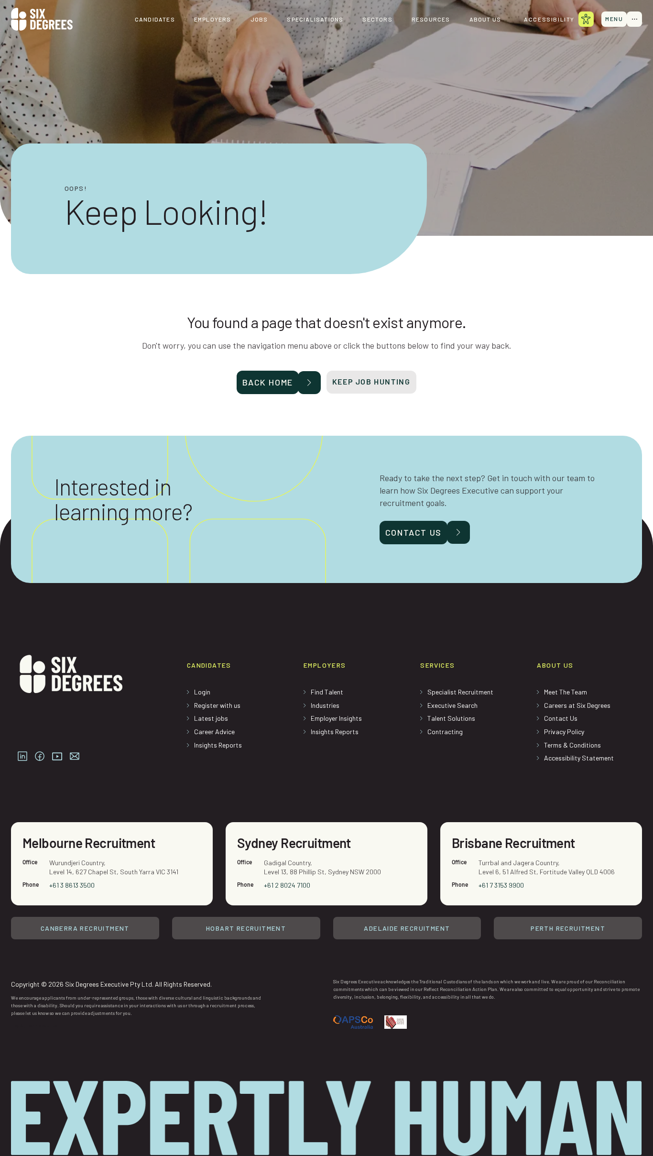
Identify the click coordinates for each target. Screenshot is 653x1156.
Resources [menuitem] (431, 19)
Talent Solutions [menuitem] (451, 718)
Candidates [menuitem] (155, 19)
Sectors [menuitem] (377, 19)
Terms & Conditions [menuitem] (572, 745)
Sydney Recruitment (294, 843)
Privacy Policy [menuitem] (564, 731)
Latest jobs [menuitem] (211, 718)
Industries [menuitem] (325, 705)
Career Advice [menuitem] (214, 731)
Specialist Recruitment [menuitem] (460, 692)
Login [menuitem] (202, 692)
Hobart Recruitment (246, 928)
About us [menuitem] (485, 19)
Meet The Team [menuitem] (565, 692)
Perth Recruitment (568, 928)
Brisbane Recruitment (513, 843)
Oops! (76, 188)
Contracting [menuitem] (445, 731)
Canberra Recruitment (85, 928)
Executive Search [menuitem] (452, 705)
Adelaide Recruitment (407, 928)
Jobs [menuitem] (259, 19)
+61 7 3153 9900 (501, 885)
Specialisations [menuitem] (315, 19)
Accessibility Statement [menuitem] (579, 758)
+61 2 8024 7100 (287, 885)
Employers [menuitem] (212, 19)
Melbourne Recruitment (88, 843)
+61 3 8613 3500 (72, 885)
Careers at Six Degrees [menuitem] (577, 705)
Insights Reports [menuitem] (218, 745)
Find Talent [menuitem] (327, 692)
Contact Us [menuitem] (560, 718)
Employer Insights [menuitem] (336, 718)
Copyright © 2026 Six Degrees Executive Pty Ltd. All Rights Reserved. (111, 984)
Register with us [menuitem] (217, 705)
